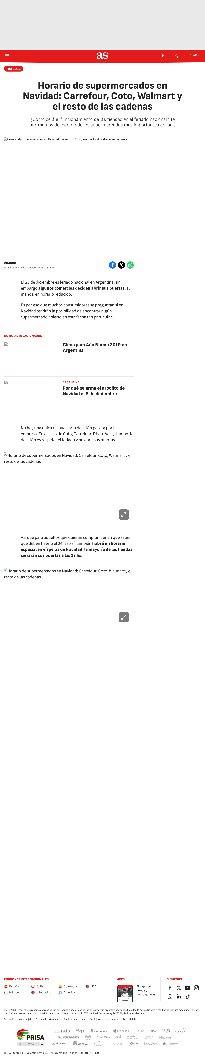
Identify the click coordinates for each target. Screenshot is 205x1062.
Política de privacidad (47, 1019)
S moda (133, 1043)
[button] (31, 1044)
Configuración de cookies (104, 1019)
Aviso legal (25, 1019)
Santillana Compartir (121, 1030)
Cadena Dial (118, 1037)
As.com (10, 263)
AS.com (153, 1030)
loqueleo (150, 1043)
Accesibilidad (130, 1019)
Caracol (180, 1030)
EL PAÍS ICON (116, 1043)
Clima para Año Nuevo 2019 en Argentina (95, 347)
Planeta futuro (149, 1037)
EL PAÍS (62, 1030)
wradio (88, 1037)
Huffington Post (68, 1037)
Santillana (98, 1030)
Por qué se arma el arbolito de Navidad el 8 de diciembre (94, 391)
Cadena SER (140, 1030)
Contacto (9, 1019)
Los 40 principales (80, 1030)
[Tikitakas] (13, 69)
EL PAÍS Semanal (132, 1037)
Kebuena (165, 1037)
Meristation (170, 1043)
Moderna (80, 1043)
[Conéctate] (175, 55)
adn (166, 1030)
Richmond (59, 1043)
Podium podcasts (99, 1043)
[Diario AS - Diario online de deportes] (102, 55)
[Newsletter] (164, 55)
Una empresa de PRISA (30, 1035)
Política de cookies (74, 1019)
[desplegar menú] (7, 55)
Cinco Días (103, 1037)
